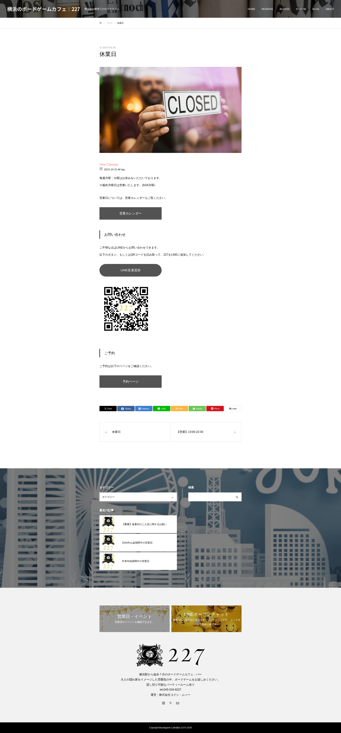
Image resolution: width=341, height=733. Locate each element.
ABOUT (330, 9)
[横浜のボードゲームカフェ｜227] (170, 655)
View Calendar (108, 164)
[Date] (101, 168)
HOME (251, 9)
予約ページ (131, 381)
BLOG (315, 9)
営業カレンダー (130, 213)
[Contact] (177, 703)
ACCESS (284, 9)
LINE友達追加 (130, 270)
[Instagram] (163, 703)
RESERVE (267, 9)
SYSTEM (301, 9)
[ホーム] (100, 23)
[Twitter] (170, 703)
